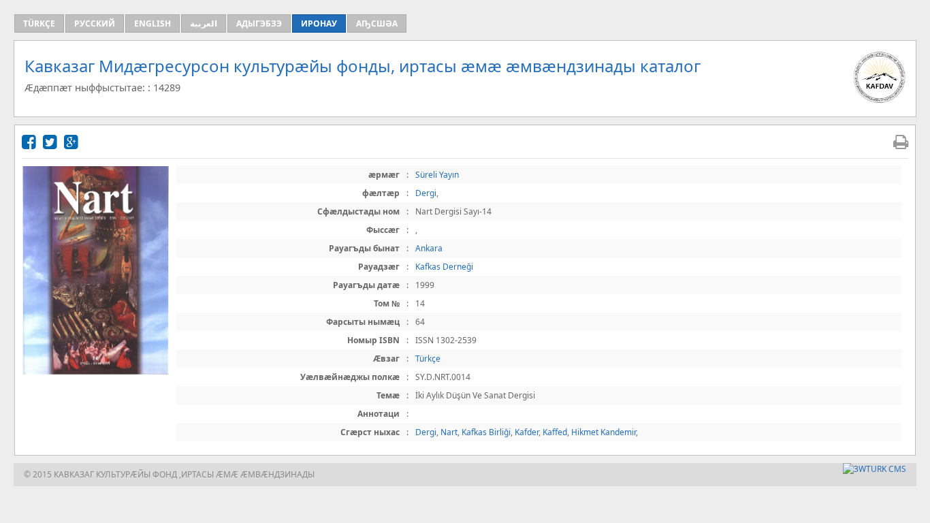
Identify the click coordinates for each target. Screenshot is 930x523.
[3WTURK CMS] (874, 469)
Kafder (527, 432)
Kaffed (555, 432)
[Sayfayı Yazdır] (900, 141)
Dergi (425, 193)
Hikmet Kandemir (603, 432)
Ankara (429, 248)
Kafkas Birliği (486, 432)
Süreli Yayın (437, 174)
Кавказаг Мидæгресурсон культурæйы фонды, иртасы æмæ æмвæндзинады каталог (363, 65)
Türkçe (427, 358)
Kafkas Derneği (444, 266)
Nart (449, 432)
